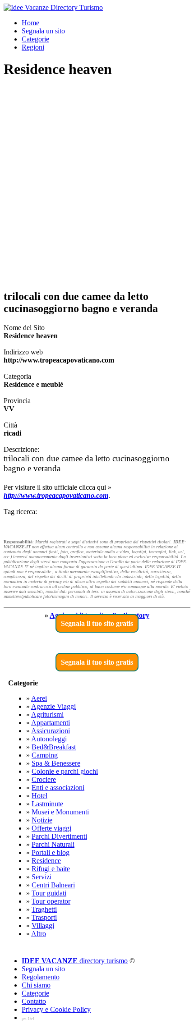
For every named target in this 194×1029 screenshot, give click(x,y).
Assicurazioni (50, 731)
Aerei (39, 698)
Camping (45, 755)
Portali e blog (50, 852)
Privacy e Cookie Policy (56, 1009)
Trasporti (44, 917)
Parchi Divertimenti (59, 836)
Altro (38, 933)
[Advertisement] (97, 184)
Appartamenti (50, 722)
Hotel (39, 795)
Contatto (34, 1001)
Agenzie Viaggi (53, 706)
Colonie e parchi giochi (65, 771)
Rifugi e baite (51, 869)
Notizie (42, 820)
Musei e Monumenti (60, 812)
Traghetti (44, 909)
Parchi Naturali (53, 844)
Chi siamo (36, 985)
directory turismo (75, 961)
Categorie (35, 39)
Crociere (44, 779)
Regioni (33, 47)
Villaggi (43, 925)
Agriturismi (47, 714)
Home (30, 23)
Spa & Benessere (56, 763)
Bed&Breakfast (54, 747)
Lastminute (47, 804)
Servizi (41, 877)
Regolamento (41, 977)
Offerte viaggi (51, 828)
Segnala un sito (43, 31)
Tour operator (51, 901)
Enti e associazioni (58, 787)
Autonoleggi (49, 739)
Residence (46, 860)
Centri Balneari (53, 885)
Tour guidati (49, 893)
